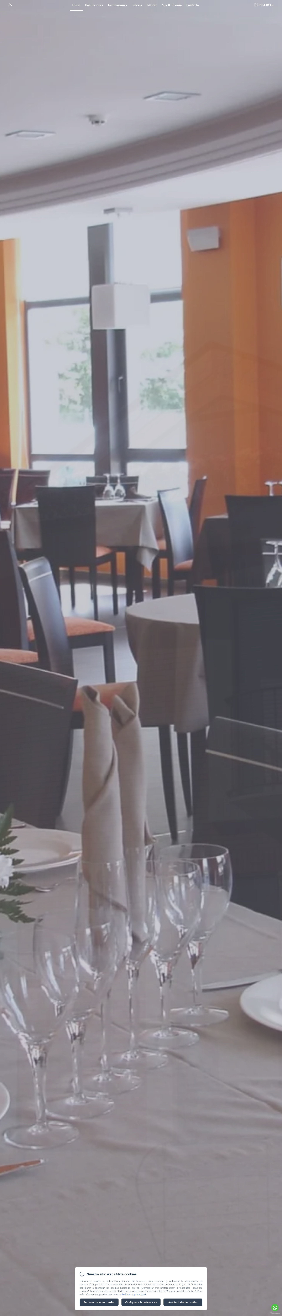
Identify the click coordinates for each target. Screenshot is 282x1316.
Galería (137, 5)
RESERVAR (266, 5)
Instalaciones (117, 5)
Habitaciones (94, 5)
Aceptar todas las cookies (183, 1302)
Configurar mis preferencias (141, 1302)
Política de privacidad (134, 1294)
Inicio (76, 5)
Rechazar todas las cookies (99, 1302)
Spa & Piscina (172, 5)
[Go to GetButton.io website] (275, 1313)
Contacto (192, 5)
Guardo (152, 5)
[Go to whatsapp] (275, 1307)
